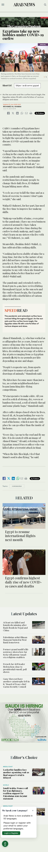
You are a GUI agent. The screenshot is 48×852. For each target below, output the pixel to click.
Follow (41, 113)
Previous (3, 57)
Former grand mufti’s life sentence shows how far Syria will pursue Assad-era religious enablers (15, 653)
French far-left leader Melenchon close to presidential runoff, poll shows (15, 668)
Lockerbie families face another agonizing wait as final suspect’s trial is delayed (16, 773)
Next (45, 57)
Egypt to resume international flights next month (20, 535)
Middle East (8, 767)
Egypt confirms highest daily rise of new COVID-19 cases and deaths (23, 582)
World (6, 785)
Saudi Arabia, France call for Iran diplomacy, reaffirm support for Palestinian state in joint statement (15, 793)
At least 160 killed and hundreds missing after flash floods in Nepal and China (15, 626)
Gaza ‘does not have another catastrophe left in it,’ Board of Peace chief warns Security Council (16, 682)
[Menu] (3, 4)
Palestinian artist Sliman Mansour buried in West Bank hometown (15, 640)
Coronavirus (17, 486)
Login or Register (11, 833)
